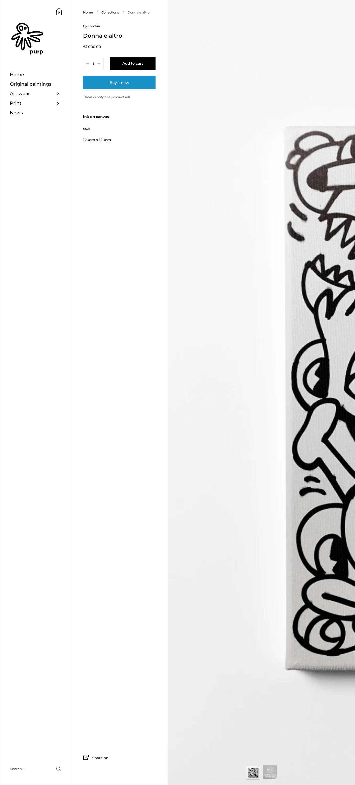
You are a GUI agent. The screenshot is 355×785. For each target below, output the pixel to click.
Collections (110, 12)
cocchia (94, 26)
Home (88, 12)
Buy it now (119, 82)
